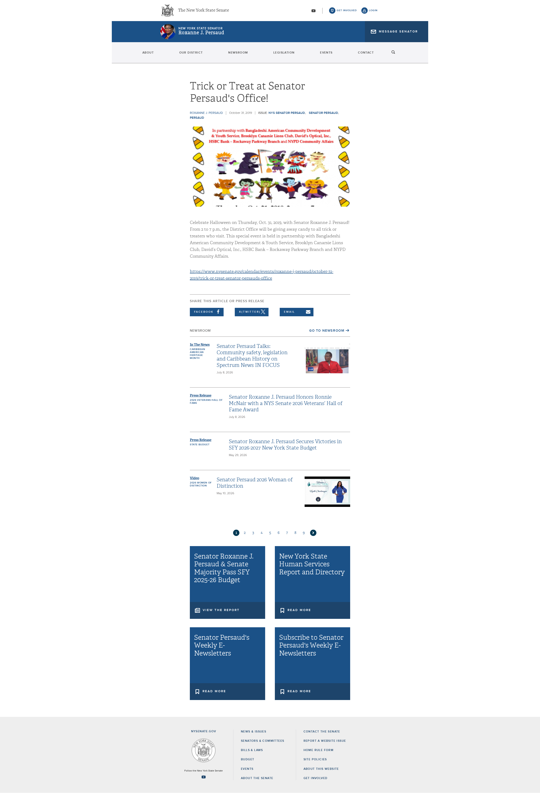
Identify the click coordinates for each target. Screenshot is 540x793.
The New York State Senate (203, 10)
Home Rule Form (319, 750)
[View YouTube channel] (313, 10)
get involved (347, 10)
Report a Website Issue (325, 740)
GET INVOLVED (316, 778)
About (148, 52)
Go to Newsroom (326, 330)
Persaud (197, 117)
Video (194, 478)
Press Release (200, 395)
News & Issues (253, 731)
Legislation (283, 52)
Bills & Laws (252, 750)
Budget (247, 759)
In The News (200, 344)
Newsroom (238, 52)
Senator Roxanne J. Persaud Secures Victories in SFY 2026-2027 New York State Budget (285, 444)
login (373, 10)
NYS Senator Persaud (287, 112)
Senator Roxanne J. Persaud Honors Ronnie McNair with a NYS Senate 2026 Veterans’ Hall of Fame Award (285, 403)
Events (326, 52)
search (393, 53)
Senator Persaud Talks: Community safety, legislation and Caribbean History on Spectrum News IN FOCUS (252, 355)
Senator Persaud (323, 112)
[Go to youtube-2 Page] (203, 777)
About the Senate (257, 778)
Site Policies (315, 759)
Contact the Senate (322, 731)
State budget (199, 444)
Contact (366, 52)
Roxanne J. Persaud (201, 33)
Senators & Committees (262, 740)
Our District (191, 52)
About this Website (321, 768)
